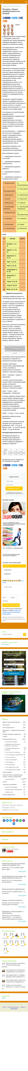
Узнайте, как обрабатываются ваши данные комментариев (11, 612)
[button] (6, 18)
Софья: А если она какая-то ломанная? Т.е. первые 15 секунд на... (13, 987)
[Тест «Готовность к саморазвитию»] (14, 536)
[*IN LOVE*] (16, 580)
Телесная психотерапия (14, 784)
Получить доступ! (14, 488)
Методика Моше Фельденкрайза (15, 789)
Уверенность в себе (8, 810)
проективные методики (15, 741)
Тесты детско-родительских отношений (14, 749)
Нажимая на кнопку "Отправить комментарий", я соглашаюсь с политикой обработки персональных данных (13, 619)
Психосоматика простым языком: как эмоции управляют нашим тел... (14, 877)
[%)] (18, 580)
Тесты (13, 807)
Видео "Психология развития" (14, 722)
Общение (13, 805)
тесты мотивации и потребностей (15, 754)
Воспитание (14, 725)
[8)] (5, 580)
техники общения (14, 779)
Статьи (14, 782)
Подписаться (14, 673)
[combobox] (6, 664)
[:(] (7, 580)
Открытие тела (15, 792)
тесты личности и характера (15, 752)
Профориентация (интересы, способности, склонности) (12, 745)
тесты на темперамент (15, 759)
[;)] (9, 580)
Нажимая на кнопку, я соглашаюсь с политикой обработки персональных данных (14, 493)
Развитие (20, 805)
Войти (3, 998)
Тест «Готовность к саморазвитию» (13, 548)
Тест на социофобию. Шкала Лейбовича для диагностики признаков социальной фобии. (14, 524)
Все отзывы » (6, 644)
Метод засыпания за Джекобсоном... (14, 889)
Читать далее (22, 871)
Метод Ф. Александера (15, 787)
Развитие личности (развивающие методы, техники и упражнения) (12, 775)
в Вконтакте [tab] (8, 570)
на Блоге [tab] (7, 566)
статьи (16, 810)
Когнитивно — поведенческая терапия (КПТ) (14, 731)
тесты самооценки (15, 764)
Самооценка (6, 807)
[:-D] (12, 580)
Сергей (16, 938)
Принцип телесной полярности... (12, 900)
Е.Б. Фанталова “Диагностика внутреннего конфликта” (11, 555)
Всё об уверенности (14, 727)
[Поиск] (24, 634)
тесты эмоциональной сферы (15, 769)
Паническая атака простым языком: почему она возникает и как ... (13, 864)
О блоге (14, 736)
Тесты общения (15, 762)
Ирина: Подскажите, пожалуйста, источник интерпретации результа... (13, 965)
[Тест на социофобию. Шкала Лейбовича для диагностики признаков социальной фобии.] (14, 511)
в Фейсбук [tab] (7, 574)
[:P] (10, 580)
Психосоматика (14, 772)
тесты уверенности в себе (15, 767)
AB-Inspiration (14, 1008)
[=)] (3, 580)
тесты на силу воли (15, 757)
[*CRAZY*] (20, 580)
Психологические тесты (14, 739)
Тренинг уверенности (14, 794)
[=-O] (14, 580)
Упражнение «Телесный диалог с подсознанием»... (12, 912)
